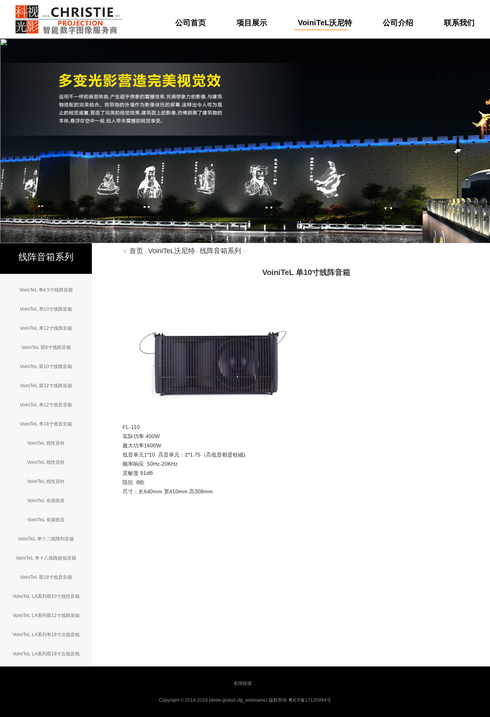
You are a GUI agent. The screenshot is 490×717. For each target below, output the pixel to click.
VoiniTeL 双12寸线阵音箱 (46, 385)
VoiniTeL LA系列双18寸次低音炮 (46, 653)
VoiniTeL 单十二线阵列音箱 (46, 539)
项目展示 (252, 22)
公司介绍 (398, 22)
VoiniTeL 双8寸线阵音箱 (46, 347)
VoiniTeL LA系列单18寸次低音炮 (46, 634)
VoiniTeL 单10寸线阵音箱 (46, 309)
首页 (136, 251)
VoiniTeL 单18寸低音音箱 (46, 424)
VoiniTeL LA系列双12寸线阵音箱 (46, 615)
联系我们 (459, 22)
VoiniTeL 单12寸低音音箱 (46, 405)
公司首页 (190, 22)
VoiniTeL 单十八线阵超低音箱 (46, 558)
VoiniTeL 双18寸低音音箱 (46, 577)
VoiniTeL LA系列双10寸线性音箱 (46, 596)
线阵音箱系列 (220, 251)
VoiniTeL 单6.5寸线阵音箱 (46, 290)
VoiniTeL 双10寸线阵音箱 (46, 366)
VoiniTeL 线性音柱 (46, 443)
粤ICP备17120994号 (309, 700)
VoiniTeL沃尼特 (325, 22)
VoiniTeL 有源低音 (46, 500)
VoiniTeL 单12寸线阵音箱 (46, 328)
